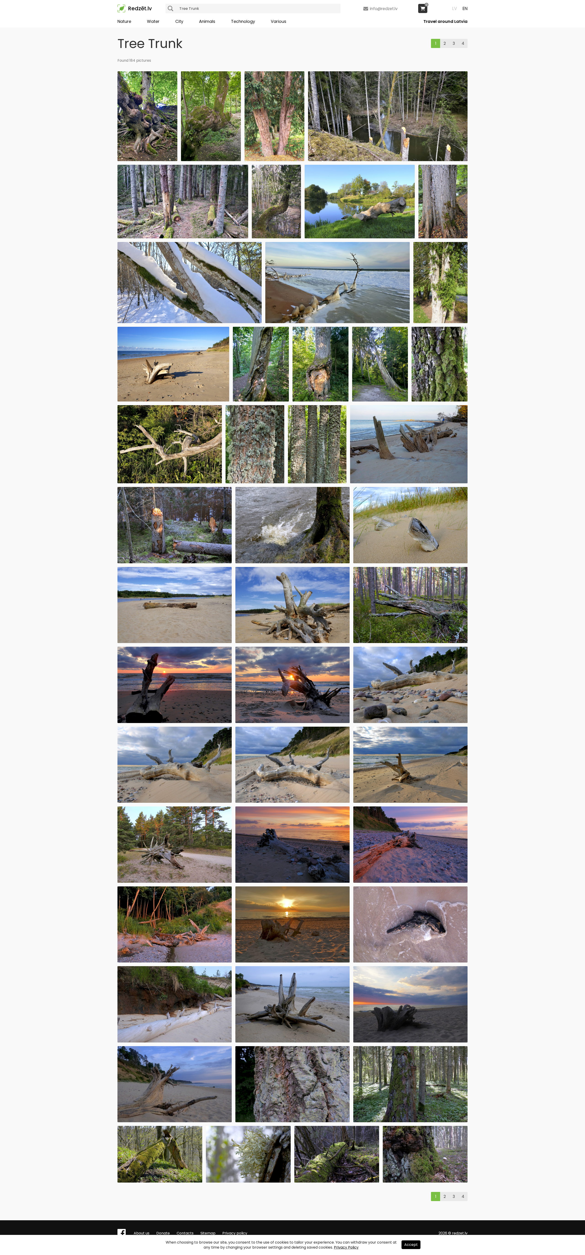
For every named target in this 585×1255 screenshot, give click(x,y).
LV (454, 8)
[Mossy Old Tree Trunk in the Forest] (211, 159)
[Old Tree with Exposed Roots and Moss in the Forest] (147, 159)
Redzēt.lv (140, 8)
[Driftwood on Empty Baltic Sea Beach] (173, 400)
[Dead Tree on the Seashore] (292, 641)
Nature (124, 21)
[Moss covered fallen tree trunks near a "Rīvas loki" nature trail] (182, 237)
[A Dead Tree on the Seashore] (292, 881)
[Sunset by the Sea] (174, 721)
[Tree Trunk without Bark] (261, 400)
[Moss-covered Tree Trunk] (440, 400)
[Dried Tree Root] (174, 881)
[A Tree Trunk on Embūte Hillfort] (159, 1181)
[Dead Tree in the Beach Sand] (174, 1121)
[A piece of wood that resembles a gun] (410, 961)
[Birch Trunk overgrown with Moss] (425, 1181)
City (179, 21)
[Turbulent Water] (292, 562)
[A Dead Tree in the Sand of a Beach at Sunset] (410, 1041)
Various (278, 21)
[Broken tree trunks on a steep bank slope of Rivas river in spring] (388, 159)
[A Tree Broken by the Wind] (174, 562)
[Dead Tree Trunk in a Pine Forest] (410, 641)
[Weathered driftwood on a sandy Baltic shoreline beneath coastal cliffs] (174, 801)
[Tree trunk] (320, 400)
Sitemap (207, 1233)
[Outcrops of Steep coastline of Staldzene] (174, 1041)
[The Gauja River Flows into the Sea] (174, 641)
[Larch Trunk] (292, 1121)
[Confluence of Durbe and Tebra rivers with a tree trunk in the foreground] (360, 237)
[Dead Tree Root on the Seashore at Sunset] (292, 721)
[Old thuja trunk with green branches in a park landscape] (440, 321)
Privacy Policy (346, 1247)
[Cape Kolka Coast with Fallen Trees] (409, 482)
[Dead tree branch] (169, 482)
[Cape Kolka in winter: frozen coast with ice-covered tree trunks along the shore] (337, 321)
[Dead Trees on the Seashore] (174, 961)
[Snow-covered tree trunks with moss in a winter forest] (189, 321)
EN (465, 8)
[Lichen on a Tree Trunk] (248, 1181)
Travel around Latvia (445, 21)
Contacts (185, 1233)
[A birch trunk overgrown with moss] (410, 1121)
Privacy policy (234, 1233)
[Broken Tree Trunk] (380, 400)
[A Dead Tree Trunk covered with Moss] (336, 1181)
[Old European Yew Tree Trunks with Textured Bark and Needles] (274, 159)
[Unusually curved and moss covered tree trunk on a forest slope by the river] (276, 237)
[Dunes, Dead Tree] (410, 562)
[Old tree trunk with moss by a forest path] (443, 237)
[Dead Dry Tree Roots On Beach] (292, 1041)
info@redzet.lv (384, 8)
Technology (243, 21)
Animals (207, 21)
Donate (163, 1233)
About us (141, 1233)
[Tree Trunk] (255, 482)
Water (153, 21)
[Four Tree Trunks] (317, 482)
